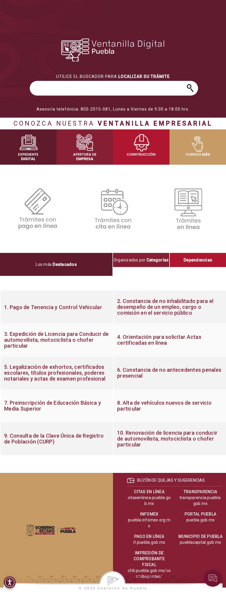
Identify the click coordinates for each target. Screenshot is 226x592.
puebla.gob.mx (200, 520)
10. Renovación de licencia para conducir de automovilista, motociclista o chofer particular (167, 439)
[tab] (56, 264)
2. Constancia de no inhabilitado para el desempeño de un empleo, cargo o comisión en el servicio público (165, 307)
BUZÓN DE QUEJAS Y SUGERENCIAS (171, 480)
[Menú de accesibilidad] (10, 582)
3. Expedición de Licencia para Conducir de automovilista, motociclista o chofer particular (56, 340)
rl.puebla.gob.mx (149, 542)
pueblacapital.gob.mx (200, 542)
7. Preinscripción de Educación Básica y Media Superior (52, 406)
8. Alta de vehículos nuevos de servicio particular (164, 406)
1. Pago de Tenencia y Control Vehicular (53, 307)
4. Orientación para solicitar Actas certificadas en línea (159, 340)
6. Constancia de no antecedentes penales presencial (169, 373)
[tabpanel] (113, 373)
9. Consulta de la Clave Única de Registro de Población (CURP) (54, 439)
